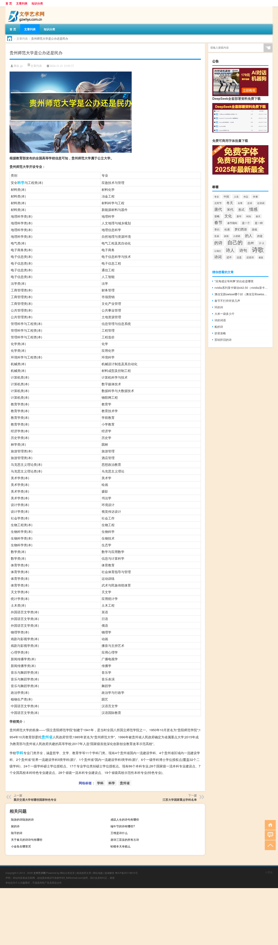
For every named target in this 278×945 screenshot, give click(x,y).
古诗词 (260, 203)
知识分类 (37, 3)
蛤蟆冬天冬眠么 (120, 846)
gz (21, 65)
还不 (229, 257)
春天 (258, 216)
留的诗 (15, 826)
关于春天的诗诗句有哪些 (26, 839)
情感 (253, 209)
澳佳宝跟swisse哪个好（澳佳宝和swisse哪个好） (241, 294)
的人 (248, 235)
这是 (239, 257)
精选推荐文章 (84, 872)
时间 (248, 216)
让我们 (217, 250)
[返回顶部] (269, 844)
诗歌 (258, 249)
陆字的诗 (16, 833)
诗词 (218, 256)
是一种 (259, 223)
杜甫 (227, 229)
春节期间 (232, 223)
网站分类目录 (67, 872)
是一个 (246, 223)
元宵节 (218, 203)
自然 (250, 243)
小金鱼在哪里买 (21, 846)
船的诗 (219, 327)
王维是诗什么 (119, 833)
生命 (216, 236)
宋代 (230, 209)
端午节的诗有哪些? (123, 826)
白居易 (236, 236)
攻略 (217, 216)
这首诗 (250, 257)
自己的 (235, 242)
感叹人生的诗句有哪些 (125, 819)
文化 (228, 215)
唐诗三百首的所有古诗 (125, 839)
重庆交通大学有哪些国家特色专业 (35, 799)
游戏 (254, 229)
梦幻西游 (241, 229)
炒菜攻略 (220, 333)
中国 (226, 196)
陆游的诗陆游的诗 (22, 819)
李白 (217, 229)
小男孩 (269, 872)
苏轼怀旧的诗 (223, 340)
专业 (216, 196)
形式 (241, 209)
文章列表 (21, 3)
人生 (236, 196)
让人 (262, 243)
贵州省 (47, 737)
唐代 (218, 209)
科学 (21, 182)
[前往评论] (269, 834)
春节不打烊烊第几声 (227, 301)
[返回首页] (269, 824)
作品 (246, 196)
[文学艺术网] (26, 8)
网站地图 (98, 872)
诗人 (230, 250)
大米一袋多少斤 (224, 314)
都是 (261, 257)
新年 (239, 216)
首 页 (8, 3)
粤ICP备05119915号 (126, 872)
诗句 (243, 250)
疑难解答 (109, 872)
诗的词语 (220, 320)
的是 (260, 236)
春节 (218, 222)
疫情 (226, 236)
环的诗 (219, 307)
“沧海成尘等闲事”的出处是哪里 (234, 281)
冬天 (230, 202)
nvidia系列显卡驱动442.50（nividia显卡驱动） (241, 288)
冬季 (240, 203)
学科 (19, 752)
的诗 (218, 242)
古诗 (249, 203)
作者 (255, 196)
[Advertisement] (122, 916)
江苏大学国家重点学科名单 (180, 799)
